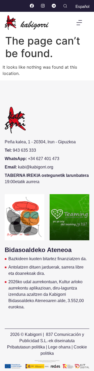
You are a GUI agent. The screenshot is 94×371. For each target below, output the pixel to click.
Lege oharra (59, 347)
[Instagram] (42, 6)
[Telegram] (53, 6)
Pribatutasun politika (26, 347)
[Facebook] (32, 6)
